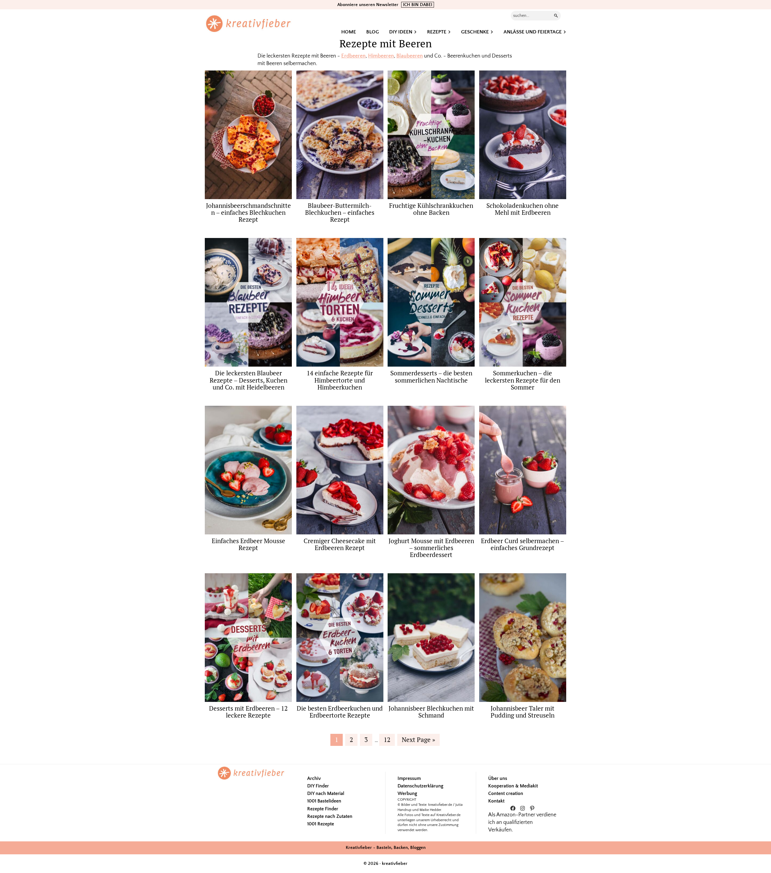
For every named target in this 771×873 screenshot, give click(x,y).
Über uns (497, 778)
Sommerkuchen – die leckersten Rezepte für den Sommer (522, 380)
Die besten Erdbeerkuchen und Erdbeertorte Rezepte (340, 711)
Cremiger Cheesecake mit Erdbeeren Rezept (340, 544)
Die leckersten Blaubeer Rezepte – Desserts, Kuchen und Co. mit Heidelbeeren (248, 380)
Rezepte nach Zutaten (329, 816)
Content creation (505, 793)
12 (389, 739)
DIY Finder (318, 786)
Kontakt (496, 801)
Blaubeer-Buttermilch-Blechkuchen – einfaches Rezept (339, 212)
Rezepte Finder (322, 809)
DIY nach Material (325, 793)
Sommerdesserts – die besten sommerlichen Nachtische (431, 376)
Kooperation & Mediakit (513, 786)
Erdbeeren (353, 56)
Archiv (314, 778)
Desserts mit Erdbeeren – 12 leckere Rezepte (248, 711)
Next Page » (418, 740)
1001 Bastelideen (324, 801)
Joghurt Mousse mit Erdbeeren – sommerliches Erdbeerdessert (431, 548)
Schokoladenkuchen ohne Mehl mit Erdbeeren (522, 209)
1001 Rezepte (320, 824)
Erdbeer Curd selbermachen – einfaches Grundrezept (522, 544)
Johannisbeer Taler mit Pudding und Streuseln (522, 711)
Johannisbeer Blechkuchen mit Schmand (431, 711)
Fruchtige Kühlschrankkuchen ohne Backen (431, 209)
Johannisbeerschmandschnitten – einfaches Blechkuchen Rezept (248, 212)
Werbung (407, 793)
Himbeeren (381, 56)
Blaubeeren (409, 56)
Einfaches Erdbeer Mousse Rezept (248, 544)
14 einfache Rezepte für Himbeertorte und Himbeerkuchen (340, 380)
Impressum (409, 778)
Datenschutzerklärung (420, 786)
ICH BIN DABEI (417, 4)
